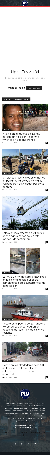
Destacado (6, 129)
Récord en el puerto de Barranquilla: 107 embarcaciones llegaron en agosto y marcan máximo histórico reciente (24, 328)
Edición (4, 143)
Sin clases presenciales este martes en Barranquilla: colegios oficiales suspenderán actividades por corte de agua (23, 182)
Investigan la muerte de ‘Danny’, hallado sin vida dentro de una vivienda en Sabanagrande (21, 136)
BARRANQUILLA (8, 173)
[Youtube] (34, 443)
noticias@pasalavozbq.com (25, 427)
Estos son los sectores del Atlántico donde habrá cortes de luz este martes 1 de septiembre (23, 235)
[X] (28, 443)
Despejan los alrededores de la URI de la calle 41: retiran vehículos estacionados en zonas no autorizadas (23, 369)
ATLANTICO (6, 228)
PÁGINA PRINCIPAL (34, 88)
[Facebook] (15, 443)
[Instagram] (21, 443)
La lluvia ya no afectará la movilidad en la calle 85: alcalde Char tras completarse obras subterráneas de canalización (24, 281)
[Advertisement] (25, 33)
